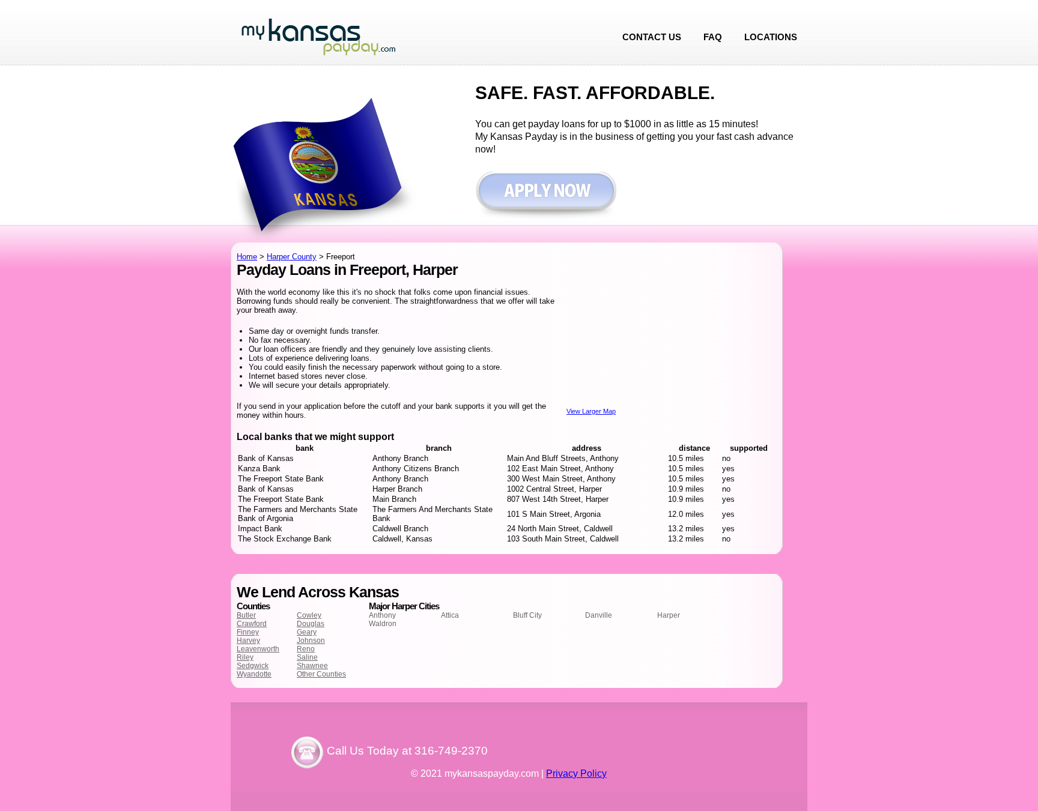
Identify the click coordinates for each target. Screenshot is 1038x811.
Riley (245, 657)
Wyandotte (254, 674)
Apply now (545, 197)
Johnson (311, 640)
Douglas (310, 624)
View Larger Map (591, 411)
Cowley (309, 615)
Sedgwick (253, 666)
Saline (307, 657)
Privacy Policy (576, 773)
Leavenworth (258, 649)
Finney (248, 632)
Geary (307, 632)
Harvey (248, 640)
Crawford (252, 624)
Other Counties (321, 674)
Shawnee (312, 666)
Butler (246, 615)
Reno (306, 649)
